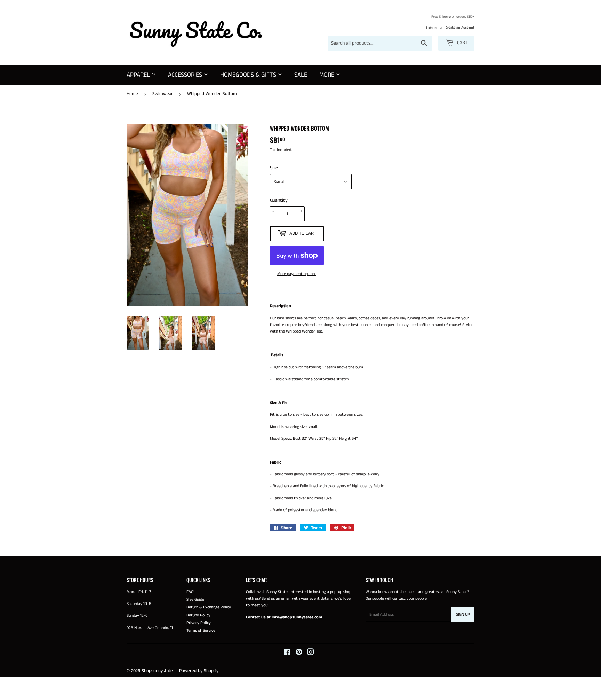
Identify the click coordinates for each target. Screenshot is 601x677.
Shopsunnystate (157, 671)
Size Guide (195, 599)
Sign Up (463, 614)
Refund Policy (198, 615)
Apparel (139, 74)
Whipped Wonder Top (304, 331)
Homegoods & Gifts (249, 74)
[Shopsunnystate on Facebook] (287, 653)
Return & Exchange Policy (208, 607)
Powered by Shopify (198, 671)
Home (132, 94)
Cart (461, 42)
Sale (300, 74)
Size (274, 167)
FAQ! (190, 592)
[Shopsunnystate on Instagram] (310, 653)
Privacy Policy (198, 623)
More (327, 74)
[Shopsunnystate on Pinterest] (299, 653)
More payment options (296, 274)
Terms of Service (200, 630)
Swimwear (162, 94)
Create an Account (460, 27)
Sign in (431, 27)
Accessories (186, 74)
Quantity (279, 200)
